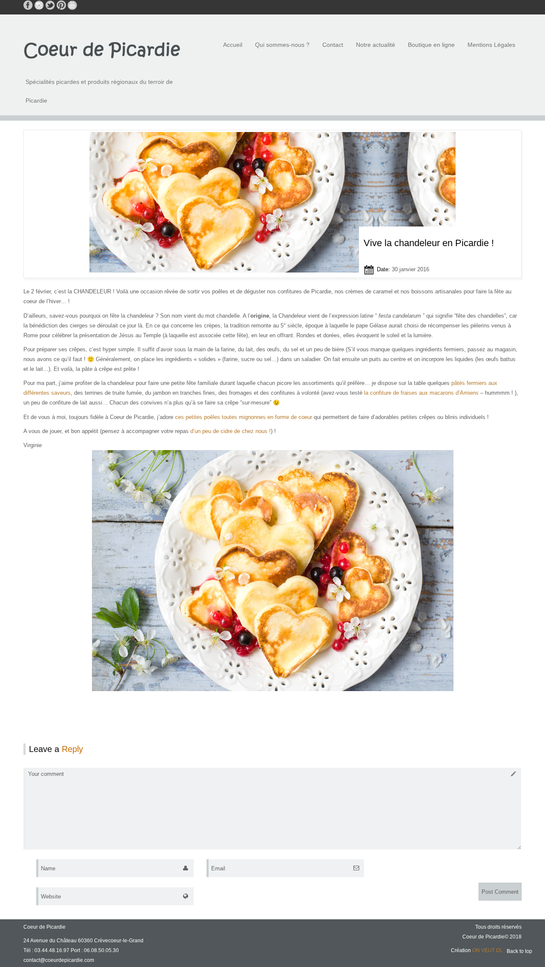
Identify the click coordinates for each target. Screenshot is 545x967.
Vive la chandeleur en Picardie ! (429, 243)
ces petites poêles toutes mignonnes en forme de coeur (244, 417)
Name (48, 868)
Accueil (232, 44)
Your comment (46, 774)
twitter (50, 5)
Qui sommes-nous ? (282, 44)
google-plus (83, 5)
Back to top (519, 951)
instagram (39, 5)
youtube (72, 5)
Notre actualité (375, 44)
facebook (28, 5)
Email (218, 868)
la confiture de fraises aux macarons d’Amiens (421, 393)
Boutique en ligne (431, 44)
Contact (332, 44)
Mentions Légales (491, 44)
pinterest (61, 5)
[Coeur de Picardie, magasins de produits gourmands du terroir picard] (102, 50)
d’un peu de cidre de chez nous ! (230, 431)
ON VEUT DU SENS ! (497, 950)
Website (51, 896)
